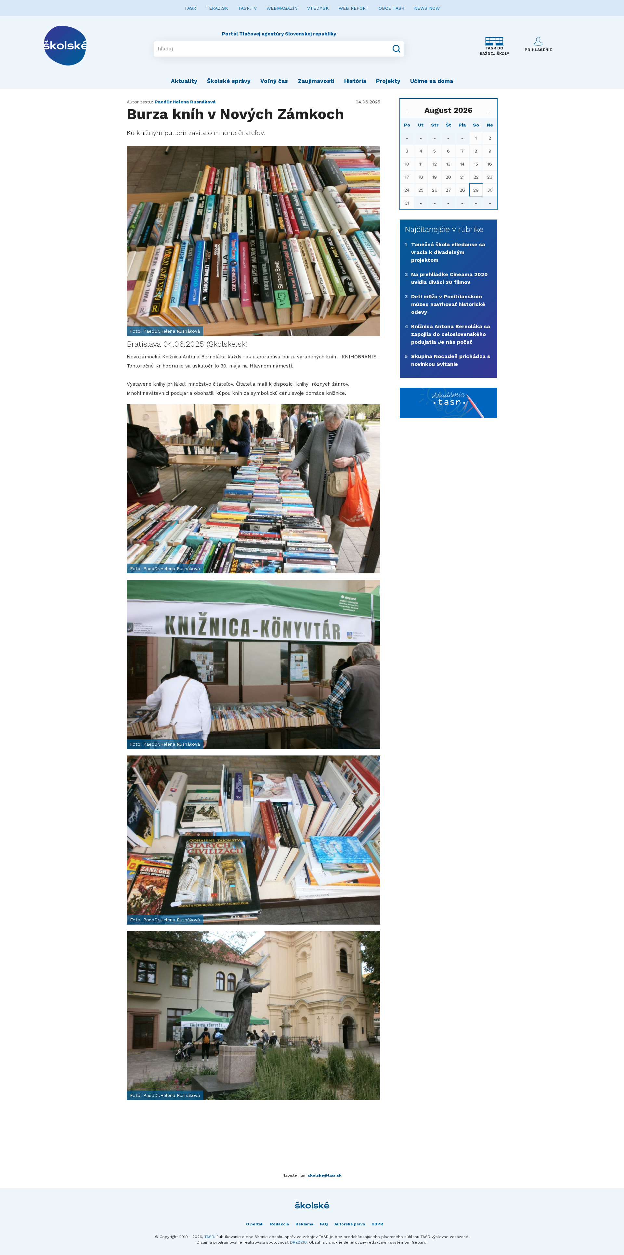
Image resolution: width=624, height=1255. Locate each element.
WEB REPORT (354, 8)
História (355, 81)
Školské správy (229, 81)
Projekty (388, 81)
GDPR (377, 1224)
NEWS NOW (427, 8)
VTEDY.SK (318, 8)
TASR (190, 8)
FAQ (324, 1224)
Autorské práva (349, 1224)
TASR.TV (247, 8)
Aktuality (184, 81)
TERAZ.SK (217, 8)
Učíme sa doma (431, 81)
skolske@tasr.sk (325, 1175)
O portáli (255, 1224)
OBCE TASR (391, 8)
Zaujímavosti (316, 81)
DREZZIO (298, 1242)
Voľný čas (274, 81)
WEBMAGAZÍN (281, 8)
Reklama (304, 1224)
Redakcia (279, 1224)
